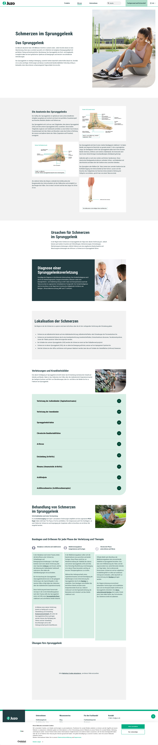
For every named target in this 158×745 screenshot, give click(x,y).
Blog (60, 720)
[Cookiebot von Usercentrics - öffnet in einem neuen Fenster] (22, 742)
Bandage (83, 581)
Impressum (77, 737)
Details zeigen (37, 741)
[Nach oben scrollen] (153, 716)
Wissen (79, 3)
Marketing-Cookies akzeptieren (71, 673)
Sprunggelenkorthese (52, 596)
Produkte (67, 3)
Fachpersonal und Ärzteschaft (136, 3)
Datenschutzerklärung (65, 737)
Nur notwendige (133, 732)
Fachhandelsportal (90, 720)
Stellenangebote (41, 720)
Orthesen (46, 566)
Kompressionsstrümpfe (42, 614)
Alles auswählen (133, 726)
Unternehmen (93, 3)
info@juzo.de (116, 718)
